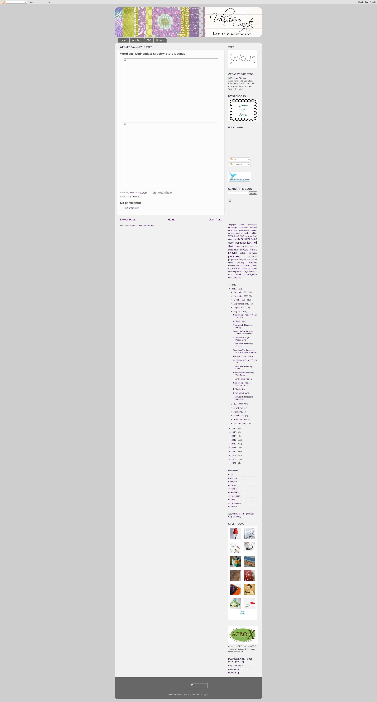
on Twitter (232, 489)
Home (124, 40)
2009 (234, 455)
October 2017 (240, 300)
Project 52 (244, 259)
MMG (236, 250)
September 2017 (242, 304)
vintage (245, 271)
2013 (234, 440)
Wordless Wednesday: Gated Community (243, 332)
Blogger (204, 694)
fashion (254, 233)
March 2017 (239, 416)
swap (254, 269)
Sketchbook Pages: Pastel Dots (242, 338)
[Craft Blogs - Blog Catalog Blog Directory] (242, 517)
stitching (246, 269)
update (237, 271)
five (242, 236)
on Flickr (232, 485)
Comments (237, 164)
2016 (234, 428)
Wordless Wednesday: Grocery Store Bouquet (244, 351)
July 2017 (238, 311)
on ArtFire (232, 506)
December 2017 (241, 292)
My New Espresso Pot (243, 356)
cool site (232, 230)
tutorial (231, 271)
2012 (234, 444)
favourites (233, 236)
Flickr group (233, 669)
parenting (253, 253)
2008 (234, 459)
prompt (254, 260)
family (246, 233)
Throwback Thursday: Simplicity (243, 398)
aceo (242, 225)
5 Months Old (239, 389)
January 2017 (240, 423)
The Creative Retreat (242, 379)
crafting (253, 230)
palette (243, 253)
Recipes (160, 40)
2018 (234, 285)
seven (253, 265)
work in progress (246, 274)
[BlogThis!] (162, 192)
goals (237, 239)
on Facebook (234, 496)
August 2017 (240, 308)
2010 (234, 451)
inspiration (240, 242)
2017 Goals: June (241, 393)
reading (241, 263)
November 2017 (241, 296)
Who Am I (137, 40)
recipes (253, 262)
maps (230, 250)
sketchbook (234, 268)
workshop (232, 277)
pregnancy (233, 259)
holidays (245, 239)
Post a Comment (131, 208)
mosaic (244, 249)
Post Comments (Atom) (143, 225)
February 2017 (241, 419)
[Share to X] (165, 192)
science (244, 265)
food (255, 236)
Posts (235, 159)
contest (253, 227)
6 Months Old (239, 321)
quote (230, 263)
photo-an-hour (251, 257)
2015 (234, 432)
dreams (231, 233)
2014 (234, 436)
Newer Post (127, 219)
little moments (251, 247)
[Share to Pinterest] (170, 192)
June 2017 (239, 404)
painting (232, 252)
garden (231, 239)
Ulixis (230, 475)
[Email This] (159, 192)
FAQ (149, 40)
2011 (234, 448)
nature (253, 249)
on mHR (231, 499)
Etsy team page (235, 666)
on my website (234, 503)
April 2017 (239, 412)
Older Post (215, 219)
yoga (240, 277)
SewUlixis (232, 482)
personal (234, 256)
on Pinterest (233, 492)
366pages (232, 225)
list (243, 247)
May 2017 (239, 408)
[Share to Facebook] (167, 192)
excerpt (239, 233)
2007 (234, 463)
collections (243, 227)
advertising (252, 225)
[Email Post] (154, 192)
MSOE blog (233, 673)
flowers (136, 196)
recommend (233, 266)
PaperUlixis (233, 478)
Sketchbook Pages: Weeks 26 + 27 (242, 384)
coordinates (244, 230)
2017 (234, 289)
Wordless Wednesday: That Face (243, 374)
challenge (232, 227)
